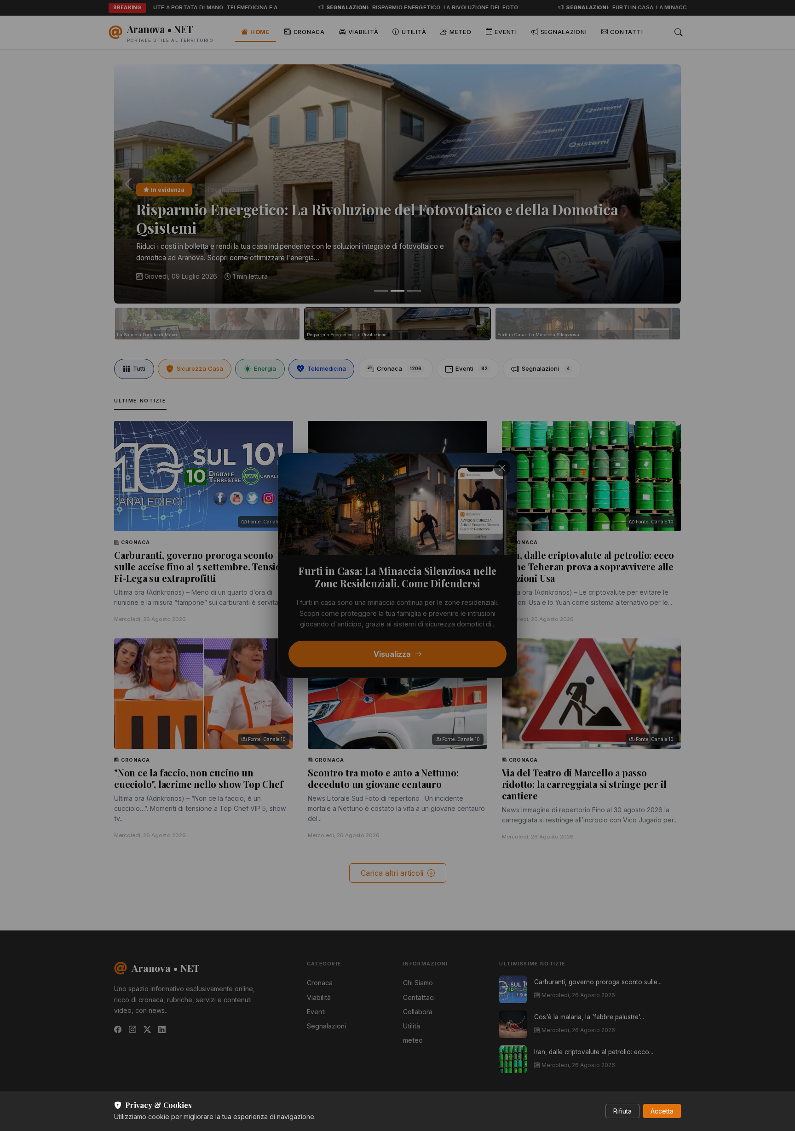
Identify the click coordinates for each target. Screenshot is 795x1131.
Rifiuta (622, 1111)
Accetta (662, 1111)
